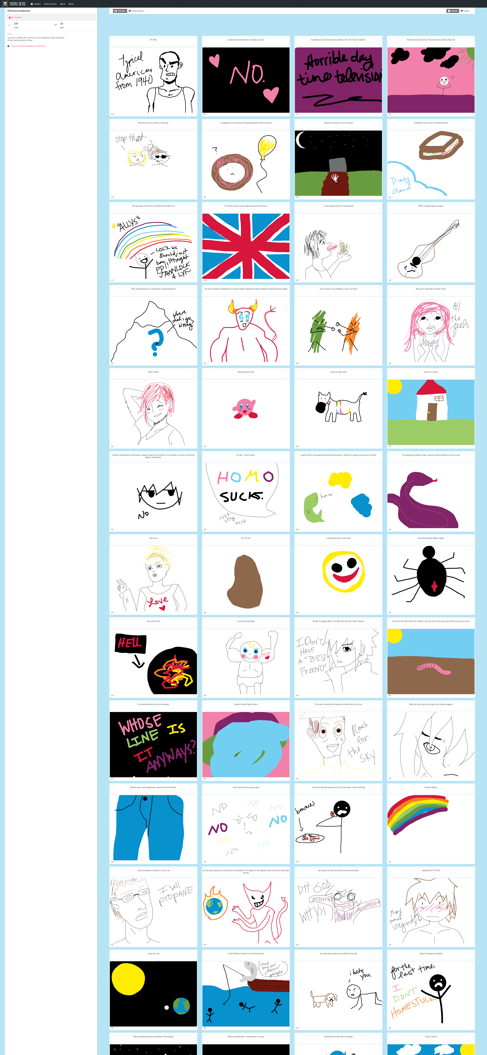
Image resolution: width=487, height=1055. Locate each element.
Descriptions (138, 10)
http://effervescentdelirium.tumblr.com (29, 46)
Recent (455, 10)
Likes (466, 10)
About (71, 4)
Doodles (122, 10)
